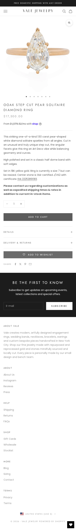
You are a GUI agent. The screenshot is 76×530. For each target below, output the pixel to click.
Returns (8, 415)
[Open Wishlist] (70, 524)
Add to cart (38, 217)
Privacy (8, 497)
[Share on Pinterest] (25, 264)
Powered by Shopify (52, 521)
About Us (9, 374)
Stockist (8, 450)
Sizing (7, 474)
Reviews (8, 386)
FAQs (7, 421)
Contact (9, 480)
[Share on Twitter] (20, 264)
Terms (7, 503)
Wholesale (10, 444)
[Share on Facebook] (15, 264)
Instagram (10, 380)
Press (7, 392)
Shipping (9, 410)
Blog (6, 468)
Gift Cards (10, 439)
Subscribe (59, 306)
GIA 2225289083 (27, 179)
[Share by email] (30, 264)
